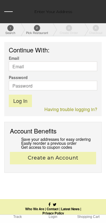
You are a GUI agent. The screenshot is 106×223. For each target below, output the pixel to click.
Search (10, 30)
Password (18, 77)
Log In (20, 100)
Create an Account (53, 158)
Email (14, 58)
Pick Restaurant (37, 30)
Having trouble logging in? (70, 109)
